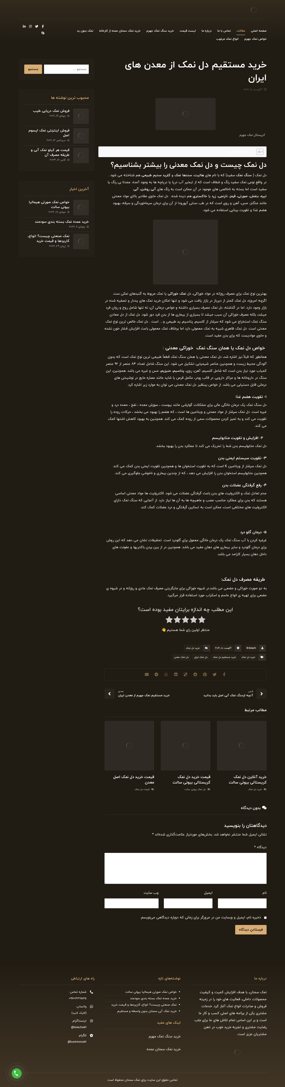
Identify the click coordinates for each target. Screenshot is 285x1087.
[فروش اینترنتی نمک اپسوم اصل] (81, 136)
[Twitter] (37, 26)
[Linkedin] (24, 26)
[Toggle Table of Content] (258, 151)
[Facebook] (43, 26)
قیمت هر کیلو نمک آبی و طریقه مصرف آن (50, 152)
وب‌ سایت (151, 892)
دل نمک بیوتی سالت (195, 789)
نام (265, 892)
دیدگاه (260, 847)
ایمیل (208, 892)
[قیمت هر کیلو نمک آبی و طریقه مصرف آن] (81, 155)
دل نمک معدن (181, 657)
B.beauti (251, 648)
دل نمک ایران (200, 657)
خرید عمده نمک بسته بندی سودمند (62, 221)
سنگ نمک (244, 175)
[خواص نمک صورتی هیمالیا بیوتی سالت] (81, 207)
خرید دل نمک (193, 648)
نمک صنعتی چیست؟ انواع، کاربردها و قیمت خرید (48, 238)
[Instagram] (30, 26)
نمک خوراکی (177, 293)
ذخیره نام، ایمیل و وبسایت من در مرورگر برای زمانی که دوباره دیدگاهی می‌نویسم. (200, 917)
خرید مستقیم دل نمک (224, 657)
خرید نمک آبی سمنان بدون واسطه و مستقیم (147, 1011)
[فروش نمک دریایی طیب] (81, 116)
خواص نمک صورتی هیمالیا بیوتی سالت (151, 992)
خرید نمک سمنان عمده (163, 1049)
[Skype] (43, 33)
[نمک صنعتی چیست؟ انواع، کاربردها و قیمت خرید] (81, 241)
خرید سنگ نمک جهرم (164, 1036)
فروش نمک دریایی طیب (51, 111)
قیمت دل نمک (142, 789)
